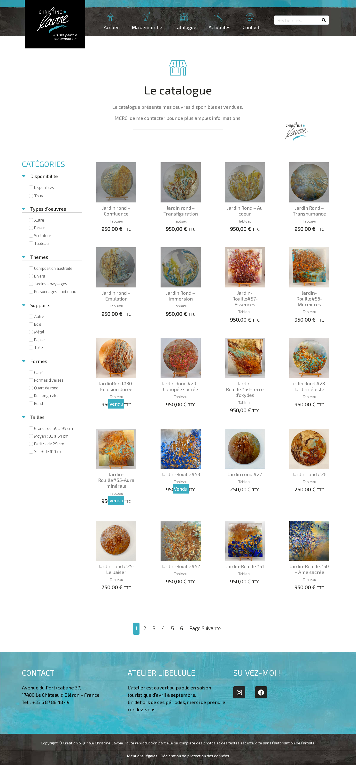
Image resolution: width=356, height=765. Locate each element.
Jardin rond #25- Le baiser (116, 569)
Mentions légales (142, 755)
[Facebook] (261, 692)
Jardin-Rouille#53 (180, 474)
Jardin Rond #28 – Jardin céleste (309, 386)
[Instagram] (239, 692)
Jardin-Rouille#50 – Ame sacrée (309, 569)
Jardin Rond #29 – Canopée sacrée (180, 386)
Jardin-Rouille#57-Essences (245, 298)
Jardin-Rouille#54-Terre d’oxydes (245, 389)
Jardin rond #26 (309, 474)
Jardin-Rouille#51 (245, 566)
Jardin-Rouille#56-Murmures (309, 298)
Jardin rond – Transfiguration (180, 210)
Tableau (116, 221)
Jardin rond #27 (245, 474)
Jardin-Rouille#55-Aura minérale (116, 480)
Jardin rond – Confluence (116, 210)
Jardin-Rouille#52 (180, 566)
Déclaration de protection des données (195, 755)
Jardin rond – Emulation (116, 295)
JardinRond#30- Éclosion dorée (116, 386)
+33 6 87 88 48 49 (51, 702)
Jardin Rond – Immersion (180, 295)
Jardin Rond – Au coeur (245, 210)
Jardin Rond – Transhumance (309, 210)
